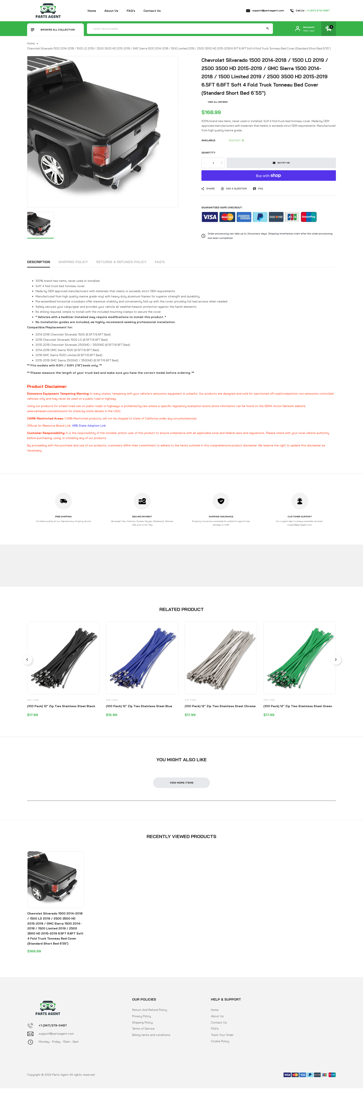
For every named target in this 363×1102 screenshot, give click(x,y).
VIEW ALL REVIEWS (218, 102)
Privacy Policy (141, 1016)
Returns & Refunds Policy (121, 262)
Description (38, 262)
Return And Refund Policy (149, 1010)
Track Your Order (222, 1035)
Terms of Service (143, 1028)
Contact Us (219, 1022)
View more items (181, 782)
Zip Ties (33, 699)
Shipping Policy (73, 262)
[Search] (267, 28)
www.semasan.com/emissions (47, 411)
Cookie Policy (220, 1041)
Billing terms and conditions (151, 1035)
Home (92, 11)
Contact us (152, 11)
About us (111, 11)
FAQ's (131, 11)
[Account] (297, 28)
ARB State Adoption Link (89, 425)
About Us (217, 1016)
